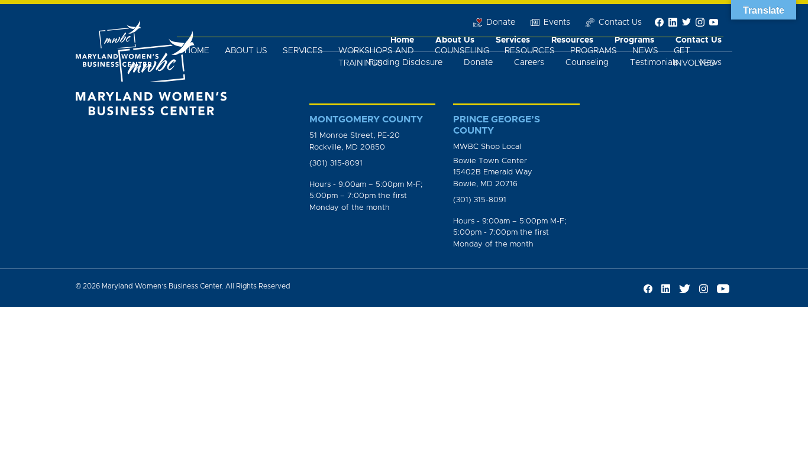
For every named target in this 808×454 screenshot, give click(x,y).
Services (303, 51)
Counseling (462, 51)
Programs (593, 51)
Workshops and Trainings (376, 57)
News (645, 51)
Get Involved (695, 57)
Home (197, 51)
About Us (246, 51)
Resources (530, 51)
